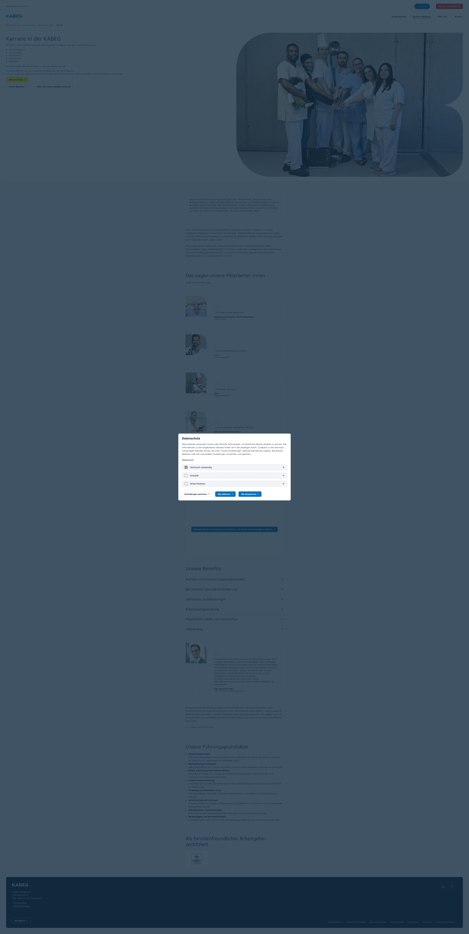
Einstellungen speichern (196, 494)
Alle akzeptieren (248, 494)
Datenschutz (188, 460)
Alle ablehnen (224, 494)
